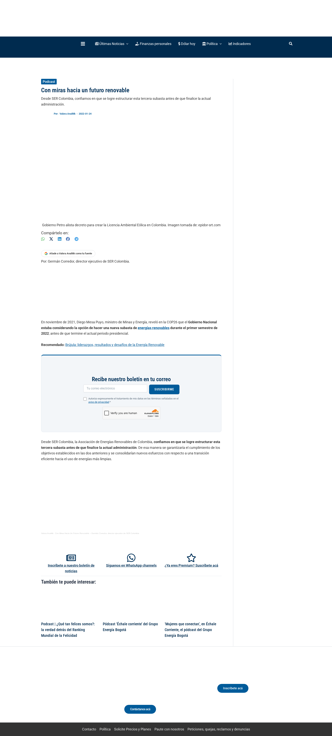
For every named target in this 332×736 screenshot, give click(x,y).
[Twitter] (55, 691)
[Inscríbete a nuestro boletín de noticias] (71, 558)
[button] (112, 44)
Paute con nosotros (169, 729)
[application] (126, 44)
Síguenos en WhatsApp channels (131, 565)
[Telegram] (76, 239)
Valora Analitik (47, 533)
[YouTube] (83, 691)
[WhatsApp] (43, 239)
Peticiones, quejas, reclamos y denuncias (219, 729)
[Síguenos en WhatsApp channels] (131, 558)
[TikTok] (76, 691)
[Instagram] (69, 691)
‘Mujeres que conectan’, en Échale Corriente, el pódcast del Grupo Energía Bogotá (190, 630)
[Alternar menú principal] (83, 43)
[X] (51, 239)
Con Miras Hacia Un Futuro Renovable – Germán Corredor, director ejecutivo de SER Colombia (97, 533)
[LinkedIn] (59, 239)
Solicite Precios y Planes (132, 729)
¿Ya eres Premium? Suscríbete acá (191, 565)
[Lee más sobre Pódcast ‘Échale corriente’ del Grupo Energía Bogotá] (131, 604)
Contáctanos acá (140, 709)
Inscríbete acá (233, 688)
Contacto (89, 729)
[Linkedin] (62, 691)
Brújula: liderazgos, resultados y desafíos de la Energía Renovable (114, 345)
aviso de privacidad (98, 402)
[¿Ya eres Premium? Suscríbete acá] (191, 558)
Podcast (49, 82)
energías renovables (153, 328)
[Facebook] (68, 239)
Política (105, 729)
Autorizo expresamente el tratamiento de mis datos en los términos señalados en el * (133, 400)
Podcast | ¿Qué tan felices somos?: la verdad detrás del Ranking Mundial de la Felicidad (68, 630)
